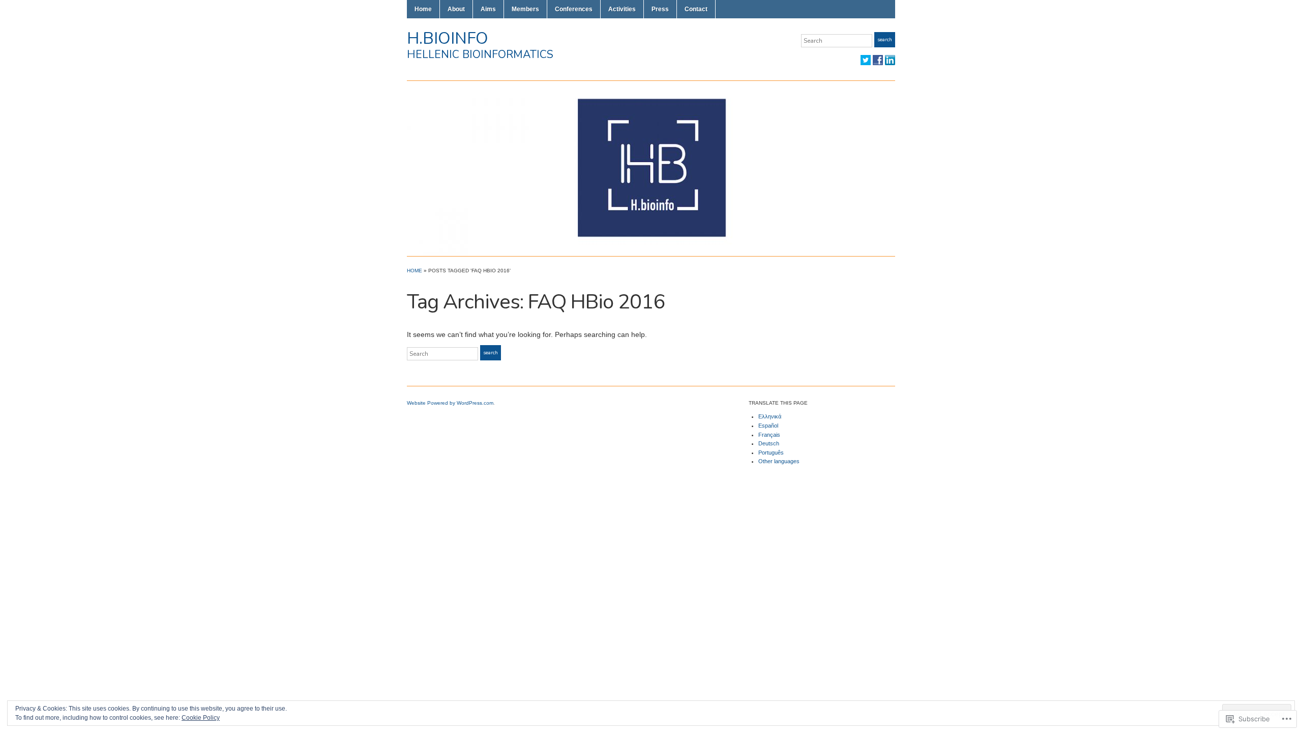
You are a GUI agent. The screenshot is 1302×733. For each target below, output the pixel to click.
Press (660, 9)
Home (423, 9)
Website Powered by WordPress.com (450, 403)
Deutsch (768, 443)
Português (771, 452)
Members (525, 9)
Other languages (779, 461)
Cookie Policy (201, 717)
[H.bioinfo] (651, 168)
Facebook (878, 60)
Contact (696, 9)
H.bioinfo (447, 38)
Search (884, 39)
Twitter (866, 60)
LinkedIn (890, 60)
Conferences (574, 9)
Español (768, 425)
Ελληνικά (769, 416)
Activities (622, 9)
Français (769, 435)
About (456, 9)
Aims (488, 9)
